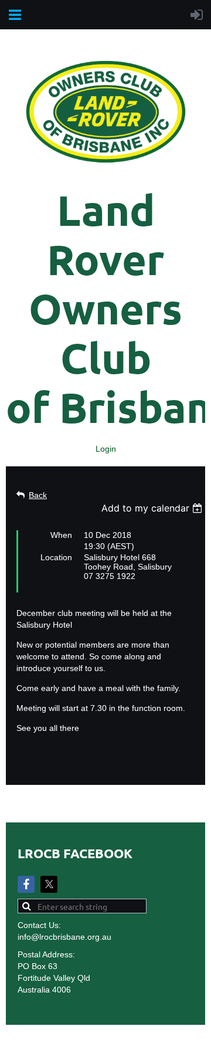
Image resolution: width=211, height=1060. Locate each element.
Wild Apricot (99, 1045)
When (61, 535)
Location (56, 557)
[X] (48, 884)
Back (38, 495)
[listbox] (153, 508)
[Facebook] (26, 884)
